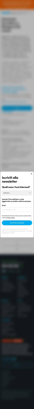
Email (4, 205)
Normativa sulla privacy (17, 231)
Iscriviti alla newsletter (17, 223)
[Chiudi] (31, 174)
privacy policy (10, 217)
